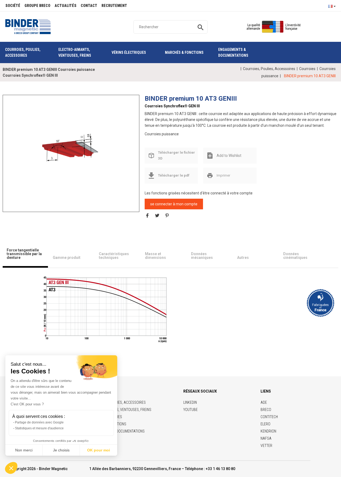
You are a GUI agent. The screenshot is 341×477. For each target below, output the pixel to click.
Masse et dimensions (155, 256)
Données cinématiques (295, 256)
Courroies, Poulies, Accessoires (269, 69)
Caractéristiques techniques (114, 256)
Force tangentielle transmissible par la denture (24, 254)
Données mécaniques (202, 256)
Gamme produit (66, 257)
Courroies (307, 69)
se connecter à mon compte (173, 204)
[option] (71, 148)
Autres (243, 257)
